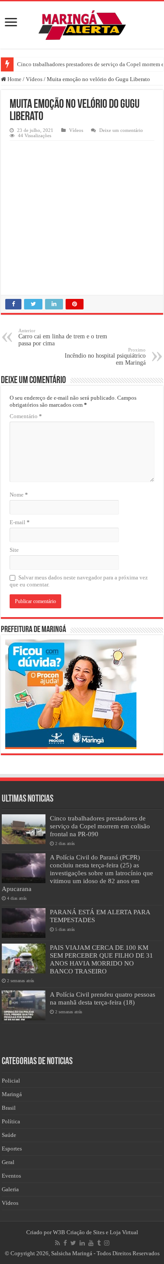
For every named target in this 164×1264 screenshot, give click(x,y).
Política (11, 1121)
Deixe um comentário (121, 130)
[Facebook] (65, 1243)
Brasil (9, 1107)
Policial (11, 1080)
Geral (8, 1162)
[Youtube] (90, 1243)
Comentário (26, 416)
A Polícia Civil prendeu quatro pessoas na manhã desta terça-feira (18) (102, 998)
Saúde (9, 1135)
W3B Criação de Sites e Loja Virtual (95, 1232)
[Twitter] (73, 1243)
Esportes (12, 1148)
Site (14, 550)
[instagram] (106, 1243)
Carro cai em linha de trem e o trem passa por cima (62, 337)
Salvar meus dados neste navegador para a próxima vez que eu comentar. (79, 581)
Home (13, 79)
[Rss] (57, 1243)
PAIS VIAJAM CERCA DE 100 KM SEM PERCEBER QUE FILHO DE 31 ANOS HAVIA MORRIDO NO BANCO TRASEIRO (101, 959)
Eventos (11, 1175)
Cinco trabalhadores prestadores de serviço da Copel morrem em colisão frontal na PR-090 (100, 826)
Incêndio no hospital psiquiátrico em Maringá (105, 356)
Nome (19, 494)
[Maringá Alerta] (82, 23)
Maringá (12, 1094)
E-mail (20, 522)
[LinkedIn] (82, 1243)
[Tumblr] (98, 1243)
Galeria (10, 1189)
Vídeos (34, 79)
